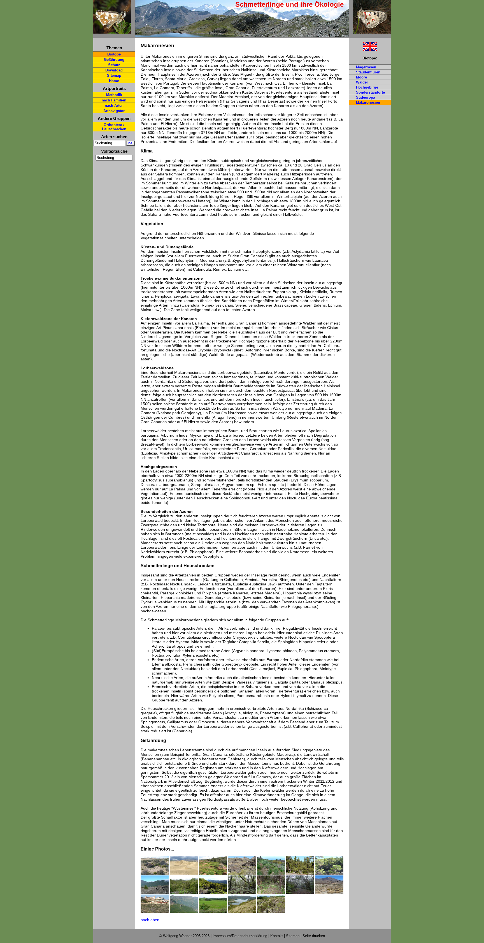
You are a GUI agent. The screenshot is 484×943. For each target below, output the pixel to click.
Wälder (362, 82)
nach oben (150, 919)
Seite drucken (313, 936)
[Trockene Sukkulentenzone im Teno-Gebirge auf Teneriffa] (242, 865)
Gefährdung (114, 59)
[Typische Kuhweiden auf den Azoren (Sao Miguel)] (213, 911)
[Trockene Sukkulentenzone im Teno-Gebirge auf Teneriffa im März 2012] (242, 873)
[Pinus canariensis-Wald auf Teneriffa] (300, 865)
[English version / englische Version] (363, 49)
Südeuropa (365, 97)
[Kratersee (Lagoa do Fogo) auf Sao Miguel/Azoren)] (242, 911)
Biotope (114, 54)
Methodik (114, 95)
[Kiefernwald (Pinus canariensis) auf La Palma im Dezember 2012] (329, 873)
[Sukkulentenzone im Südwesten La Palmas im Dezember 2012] (271, 865)
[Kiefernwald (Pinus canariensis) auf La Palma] (329, 865)
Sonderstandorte (370, 92)
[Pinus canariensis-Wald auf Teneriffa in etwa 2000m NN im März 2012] (300, 873)
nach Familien (114, 100)
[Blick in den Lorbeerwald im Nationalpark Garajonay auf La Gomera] (242, 884)
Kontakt (276, 936)
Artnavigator (114, 111)
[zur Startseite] (112, 31)
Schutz (114, 65)
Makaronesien (368, 102)
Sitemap (114, 75)
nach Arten (114, 105)
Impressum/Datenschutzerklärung (240, 936)
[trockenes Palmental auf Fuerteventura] (213, 865)
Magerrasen (366, 67)
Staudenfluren (368, 72)
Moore (361, 77)
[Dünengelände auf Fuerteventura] (155, 865)
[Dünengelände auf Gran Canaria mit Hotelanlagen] (184, 865)
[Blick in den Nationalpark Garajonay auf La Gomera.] (213, 884)
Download (114, 70)
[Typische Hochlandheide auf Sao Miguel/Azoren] (271, 911)
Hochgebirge (367, 87)
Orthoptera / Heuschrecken (114, 127)
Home (114, 81)
